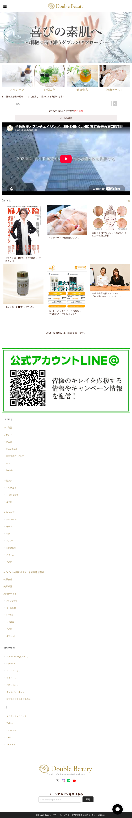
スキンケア (9, 512)
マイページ (11, 678)
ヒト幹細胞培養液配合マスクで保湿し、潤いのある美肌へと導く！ (34, 96)
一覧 (128, 200)
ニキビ (9, 502)
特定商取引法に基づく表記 (19, 699)
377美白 (9, 615)
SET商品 (7, 427)
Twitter (10, 723)
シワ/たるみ (11, 488)
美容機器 (7, 586)
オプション (11, 636)
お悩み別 (7, 480)
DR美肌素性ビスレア (15, 456)
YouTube (11, 744)
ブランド (7, 434)
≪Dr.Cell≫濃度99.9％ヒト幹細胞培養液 (23, 572)
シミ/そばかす (12, 495)
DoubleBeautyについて (17, 656)
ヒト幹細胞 (11, 608)
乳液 (8, 533)
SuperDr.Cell (11, 449)
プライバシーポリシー (17, 692)
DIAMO (9, 470)
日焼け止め (11, 548)
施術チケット (10, 593)
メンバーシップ (14, 671)
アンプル (10, 540)
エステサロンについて (17, 716)
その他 (9, 562)
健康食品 (7, 579)
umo (8, 463)
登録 (88, 799)
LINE (9, 737)
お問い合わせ (13, 685)
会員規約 (101, 815)
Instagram (11, 730)
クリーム (10, 555)
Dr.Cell (9, 442)
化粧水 (9, 526)
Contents (11, 663)
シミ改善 (10, 622)
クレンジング (12, 519)
